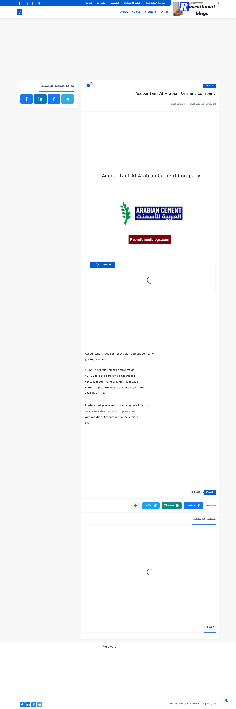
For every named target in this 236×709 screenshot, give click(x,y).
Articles (124, 12)
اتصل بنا (101, 3)
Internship (150, 12)
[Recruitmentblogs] (196, 9)
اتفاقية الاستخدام (132, 3)
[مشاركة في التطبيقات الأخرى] (135, 505)
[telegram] (39, 3)
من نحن (88, 3)
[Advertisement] (118, 51)
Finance (209, 86)
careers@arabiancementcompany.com (110, 411)
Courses (137, 12)
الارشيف (114, 3)
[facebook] (32, 3)
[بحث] (19, 12)
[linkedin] (26, 3)
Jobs (167, 12)
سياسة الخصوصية (156, 3)
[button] (193, 505)
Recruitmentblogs (180, 704)
